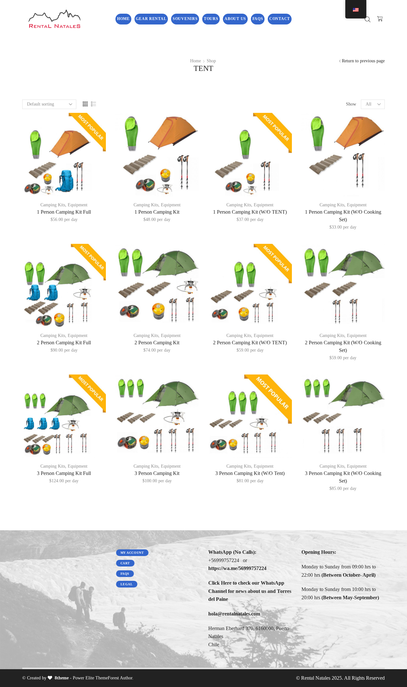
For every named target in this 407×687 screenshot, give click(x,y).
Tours (211, 19)
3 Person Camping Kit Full (64, 473)
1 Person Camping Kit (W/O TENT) (250, 212)
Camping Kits (52, 205)
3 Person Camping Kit (157, 473)
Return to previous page (363, 60)
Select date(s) (64, 186)
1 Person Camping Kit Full (64, 212)
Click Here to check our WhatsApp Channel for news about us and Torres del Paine (249, 591)
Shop (211, 60)
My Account (132, 552)
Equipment (77, 205)
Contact (279, 19)
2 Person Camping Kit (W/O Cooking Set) (343, 346)
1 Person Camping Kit (157, 212)
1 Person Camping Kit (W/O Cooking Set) (343, 215)
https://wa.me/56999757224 (237, 568)
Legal (127, 584)
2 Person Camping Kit (157, 342)
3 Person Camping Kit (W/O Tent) (250, 473)
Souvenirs (185, 19)
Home (123, 19)
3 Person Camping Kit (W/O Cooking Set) (343, 477)
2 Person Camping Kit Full (64, 342)
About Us (235, 19)
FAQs (257, 19)
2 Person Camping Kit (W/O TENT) (250, 342)
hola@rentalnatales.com (234, 613)
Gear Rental (151, 19)
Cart (125, 563)
